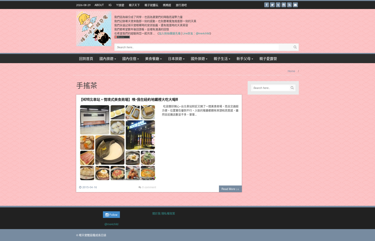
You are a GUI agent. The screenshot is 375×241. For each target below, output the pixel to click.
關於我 (156, 213)
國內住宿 (129, 58)
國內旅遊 (106, 58)
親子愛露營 (268, 58)
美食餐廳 (152, 58)
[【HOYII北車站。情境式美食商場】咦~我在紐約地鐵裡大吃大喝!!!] (117, 144)
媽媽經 (167, 5)
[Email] (295, 4)
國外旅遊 (198, 58)
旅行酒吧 (181, 5)
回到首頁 (86, 58)
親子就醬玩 (151, 5)
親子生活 (221, 58)
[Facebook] (266, 4)
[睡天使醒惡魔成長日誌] (93, 28)
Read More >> (230, 189)
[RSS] (289, 4)
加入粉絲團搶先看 (170, 33)
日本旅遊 (175, 58)
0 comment (149, 187)
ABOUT (99, 5)
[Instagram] (283, 4)
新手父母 (244, 58)
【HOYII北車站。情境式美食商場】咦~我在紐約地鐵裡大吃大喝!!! (128, 99)
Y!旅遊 (120, 5)
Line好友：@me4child (196, 33)
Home (291, 71)
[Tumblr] (278, 4)
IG (110, 5)
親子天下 (134, 5)
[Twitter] (272, 4)
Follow (113, 215)
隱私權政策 (168, 213)
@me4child (111, 224)
